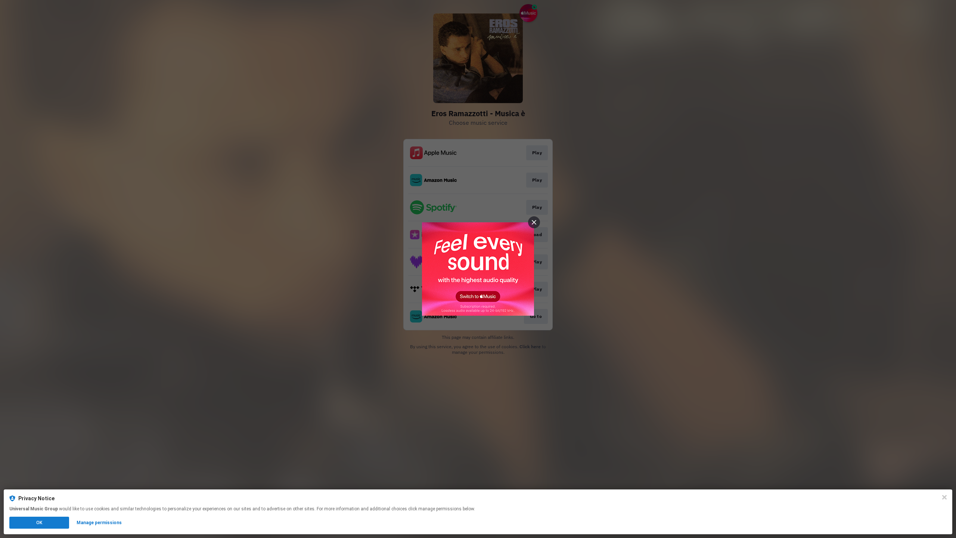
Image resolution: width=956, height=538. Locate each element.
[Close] (944, 497)
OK (39, 522)
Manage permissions (99, 522)
